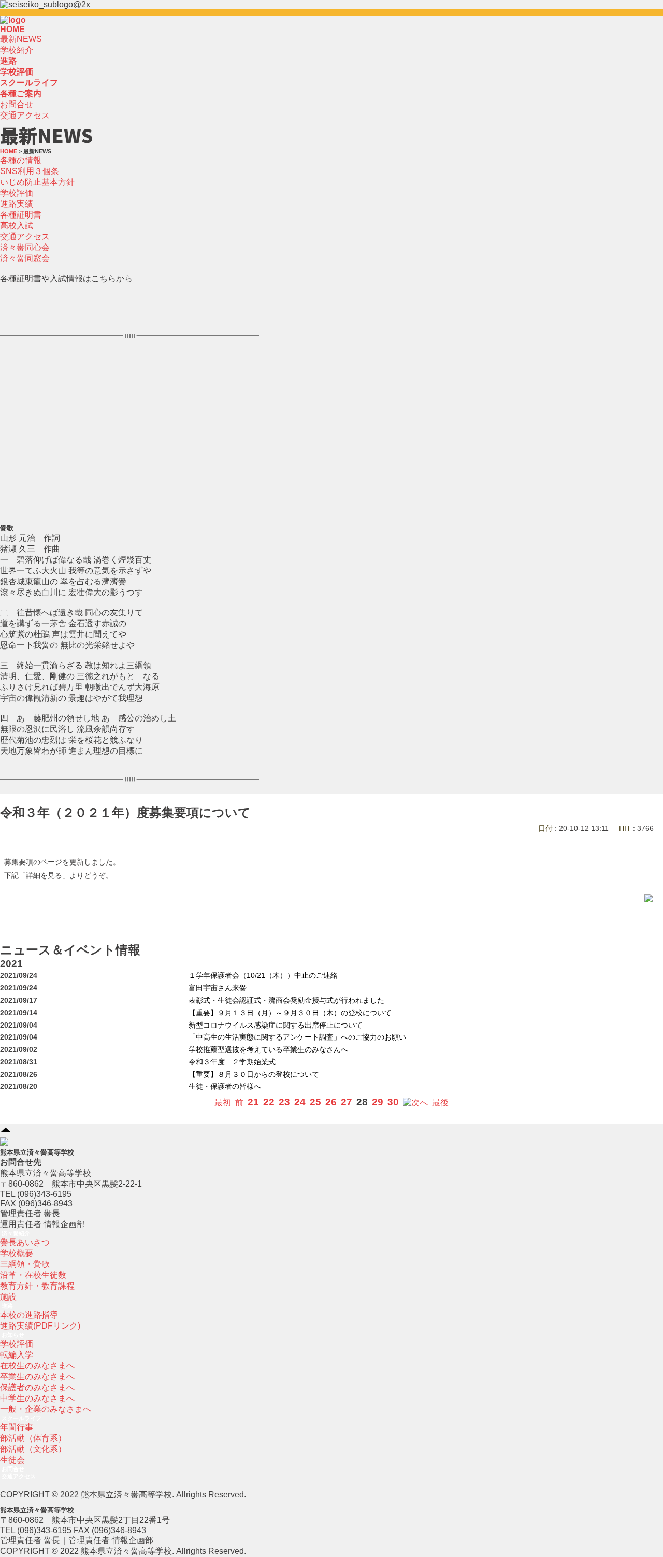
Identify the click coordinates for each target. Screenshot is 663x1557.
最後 (440, 1102)
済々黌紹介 (16, 1233)
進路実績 (16, 203)
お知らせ (13, 1335)
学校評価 (16, 193)
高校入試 (16, 225)
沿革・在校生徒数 (33, 1275)
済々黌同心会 (25, 247)
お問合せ (16, 104)
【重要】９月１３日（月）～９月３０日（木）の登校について (290, 1013)
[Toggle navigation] (29, 23)
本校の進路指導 (29, 1314)
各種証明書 (20, 214)
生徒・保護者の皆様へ (225, 1086)
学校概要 (16, 1253)
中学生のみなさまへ (37, 1398)
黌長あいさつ (25, 1242)
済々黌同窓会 (25, 258)
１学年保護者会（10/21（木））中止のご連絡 (263, 975)
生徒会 (12, 1459)
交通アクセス (25, 115)
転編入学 (16, 1354)
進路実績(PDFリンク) (40, 1325)
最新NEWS (21, 39)
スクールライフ (21, 1418)
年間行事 (16, 1427)
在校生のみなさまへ (37, 1365)
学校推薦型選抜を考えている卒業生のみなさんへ (268, 1050)
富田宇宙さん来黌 (218, 988)
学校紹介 (16, 50)
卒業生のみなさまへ (37, 1376)
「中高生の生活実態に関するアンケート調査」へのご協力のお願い (297, 1037)
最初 (222, 1102)
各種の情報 (20, 160)
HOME (12, 29)
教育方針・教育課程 (37, 1285)
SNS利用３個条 (29, 171)
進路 (7, 1306)
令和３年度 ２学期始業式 (232, 1062)
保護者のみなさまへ (37, 1387)
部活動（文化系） (33, 1449)
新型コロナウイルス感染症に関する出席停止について (276, 1025)
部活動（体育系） (33, 1438)
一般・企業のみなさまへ (45, 1409)
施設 (8, 1296)
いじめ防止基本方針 (37, 182)
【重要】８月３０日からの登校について (254, 1074)
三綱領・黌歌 (25, 1264)
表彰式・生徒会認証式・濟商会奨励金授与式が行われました (286, 1000)
